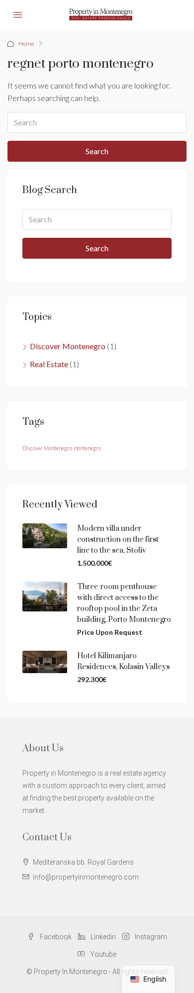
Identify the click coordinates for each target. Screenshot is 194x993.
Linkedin (102, 937)
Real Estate (49, 364)
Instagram (150, 937)
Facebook (55, 937)
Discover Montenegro (67, 346)
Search (97, 151)
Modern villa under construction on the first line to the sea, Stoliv (118, 539)
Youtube (102, 954)
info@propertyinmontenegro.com (86, 877)
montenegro (87, 448)
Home (26, 43)
